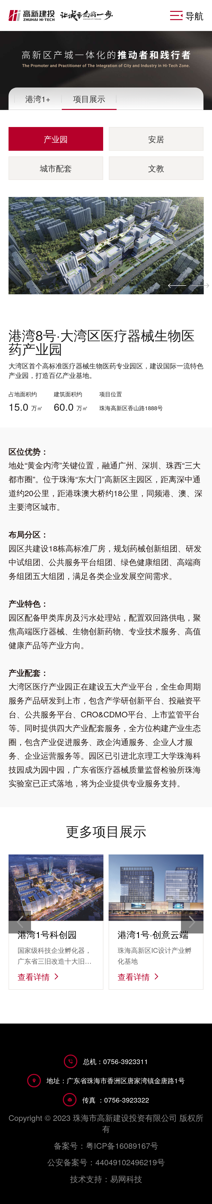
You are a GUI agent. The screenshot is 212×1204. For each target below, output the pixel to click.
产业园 (56, 139)
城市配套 (56, 168)
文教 (156, 168)
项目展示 (89, 98)
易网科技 (126, 1178)
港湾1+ (37, 98)
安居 (156, 139)
